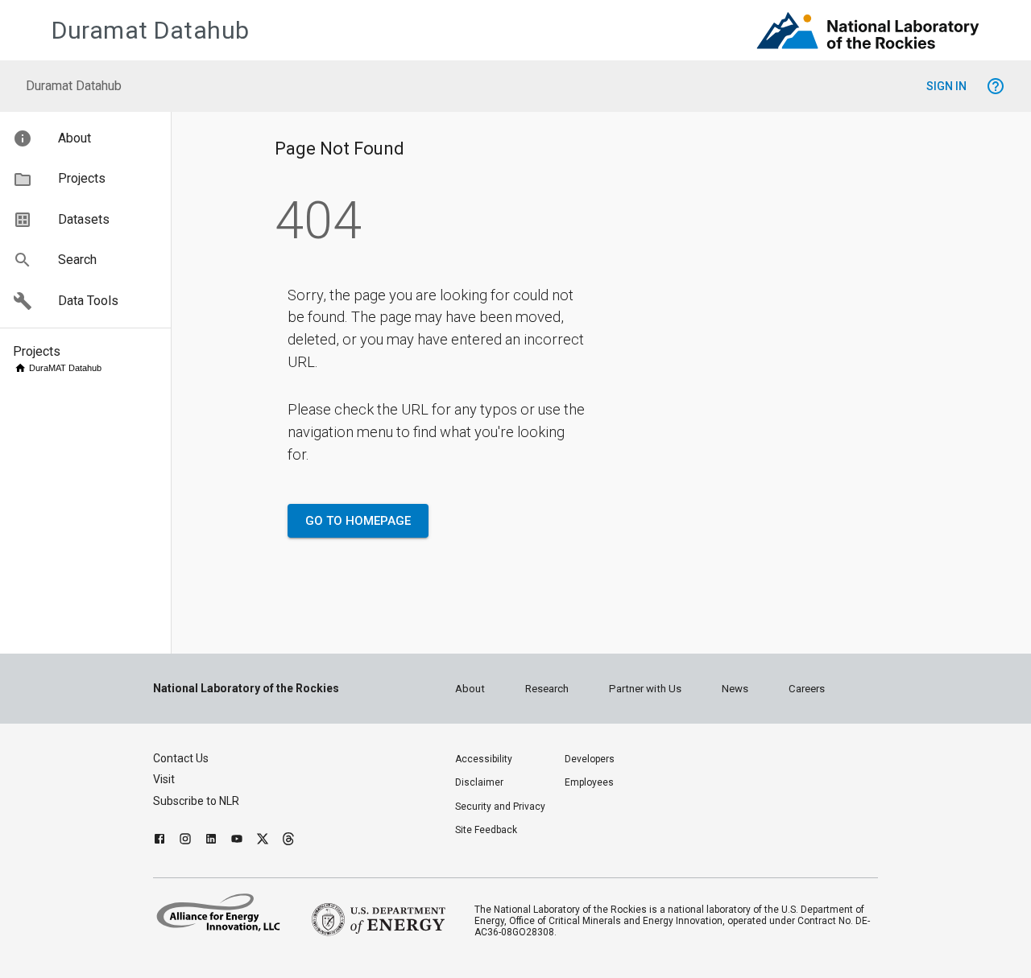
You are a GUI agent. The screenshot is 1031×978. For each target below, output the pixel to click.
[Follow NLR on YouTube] (236, 840)
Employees (589, 782)
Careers (807, 689)
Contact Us (181, 758)
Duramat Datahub (151, 30)
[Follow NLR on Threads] (288, 840)
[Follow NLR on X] (262, 840)
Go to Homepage (358, 521)
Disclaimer (479, 782)
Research (547, 689)
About (470, 689)
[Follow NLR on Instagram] (185, 840)
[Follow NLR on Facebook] (159, 840)
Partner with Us (645, 689)
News (735, 689)
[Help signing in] (995, 86)
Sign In (946, 86)
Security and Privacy (500, 806)
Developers (590, 759)
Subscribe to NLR (196, 800)
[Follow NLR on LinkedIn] (211, 840)
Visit (164, 779)
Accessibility (483, 759)
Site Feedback (486, 830)
